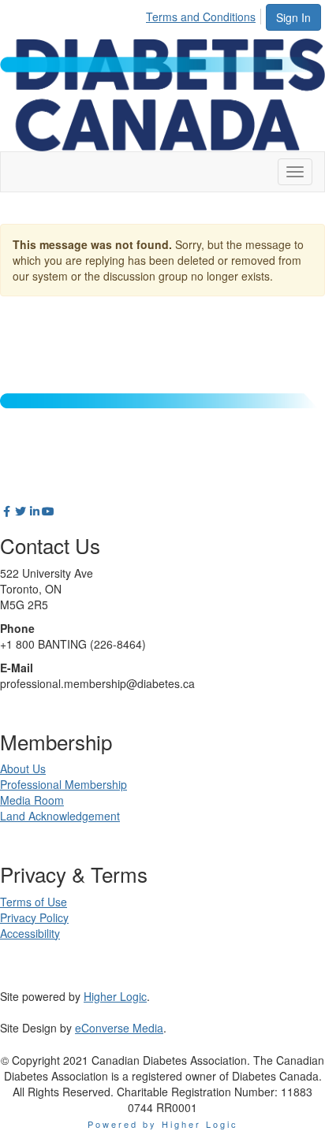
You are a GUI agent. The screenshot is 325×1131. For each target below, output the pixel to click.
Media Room (32, 800)
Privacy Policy (34, 917)
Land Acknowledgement (60, 816)
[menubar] (205, 14)
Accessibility (30, 933)
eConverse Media (119, 1028)
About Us (23, 768)
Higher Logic (115, 996)
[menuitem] (205, 14)
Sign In (293, 17)
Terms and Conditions (201, 16)
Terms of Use (33, 902)
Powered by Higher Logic (163, 1124)
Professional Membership (63, 784)
